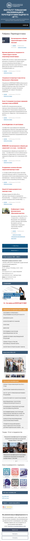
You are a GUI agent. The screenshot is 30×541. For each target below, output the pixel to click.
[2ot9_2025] (24, 376)
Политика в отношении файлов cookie (17, 526)
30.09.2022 (17, 160)
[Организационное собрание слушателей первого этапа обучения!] (6, 40)
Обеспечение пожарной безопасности (13, 389)
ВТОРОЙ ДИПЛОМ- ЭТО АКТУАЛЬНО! (12, 124)
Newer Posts (14, 250)
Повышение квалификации (18, 236)
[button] (25, 25)
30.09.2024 (13, 47)
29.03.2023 (17, 94)
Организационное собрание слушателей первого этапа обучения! (19, 40)
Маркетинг (6, 328)
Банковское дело (8, 318)
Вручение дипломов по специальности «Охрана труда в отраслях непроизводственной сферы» (13, 54)
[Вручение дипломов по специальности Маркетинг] (13, 376)
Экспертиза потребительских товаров (14, 346)
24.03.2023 (17, 117)
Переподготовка (22, 47)
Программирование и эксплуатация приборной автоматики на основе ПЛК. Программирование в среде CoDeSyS (14, 413)
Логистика (6, 324)
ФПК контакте (5, 498)
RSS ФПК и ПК (5, 496)
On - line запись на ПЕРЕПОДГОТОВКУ (15, 303)
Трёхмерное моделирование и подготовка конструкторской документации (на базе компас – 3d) (13, 425)
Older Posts (16, 245)
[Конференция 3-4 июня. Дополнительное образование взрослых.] (6, 210)
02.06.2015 (13, 233)
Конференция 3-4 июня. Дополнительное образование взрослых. (18, 211)
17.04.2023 (17, 71)
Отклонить (15, 537)
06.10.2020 (17, 182)
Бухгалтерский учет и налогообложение (14, 398)
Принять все (15, 529)
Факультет (13, 238)
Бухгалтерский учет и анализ (11, 321)
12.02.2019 (17, 202)
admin (14, 45)
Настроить (15, 533)
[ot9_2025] (18, 376)
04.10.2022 (17, 139)
